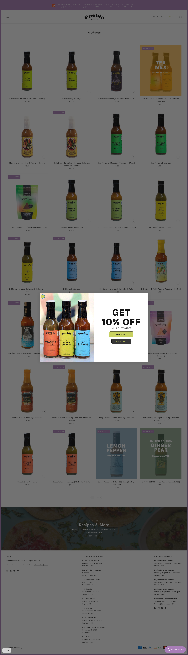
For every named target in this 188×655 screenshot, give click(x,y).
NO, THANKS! (121, 341)
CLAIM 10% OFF (121, 334)
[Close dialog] (43, 296)
